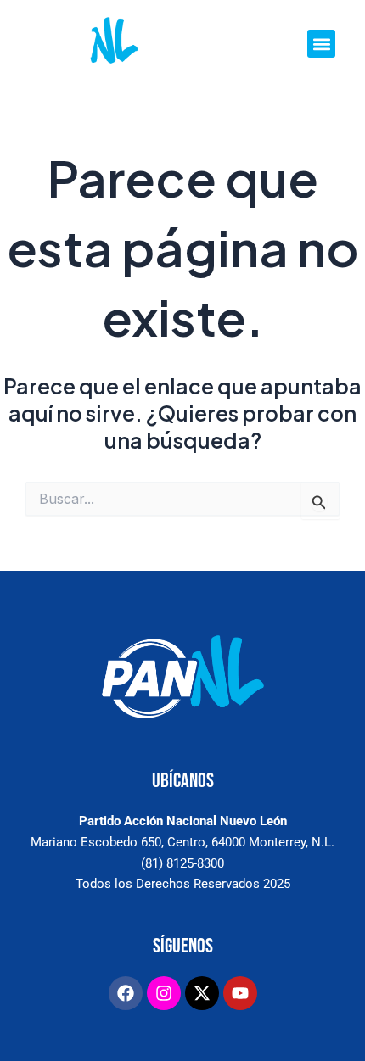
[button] (321, 44)
